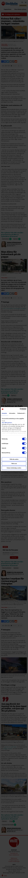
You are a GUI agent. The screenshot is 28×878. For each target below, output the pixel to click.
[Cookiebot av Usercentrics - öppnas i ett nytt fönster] (20, 409)
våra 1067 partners (7, 422)
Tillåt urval (14, 463)
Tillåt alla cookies (14, 459)
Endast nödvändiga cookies (14, 467)
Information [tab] (12, 413)
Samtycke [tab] (4, 413)
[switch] (24, 443)
